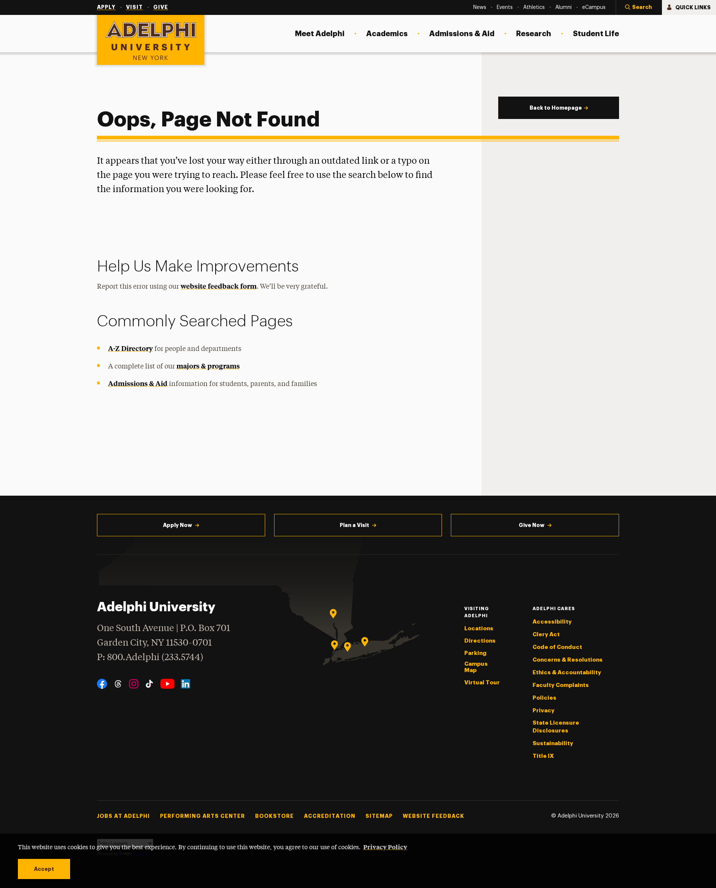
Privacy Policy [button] (385, 846)
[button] (639, 7)
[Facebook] (102, 684)
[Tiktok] (149, 683)
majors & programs (208, 365)
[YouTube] (167, 684)
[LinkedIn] (185, 683)
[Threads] (118, 683)
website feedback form (218, 286)
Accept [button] (44, 869)
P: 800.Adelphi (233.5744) (150, 657)
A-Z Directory (130, 348)
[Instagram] (133, 683)
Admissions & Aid (137, 383)
